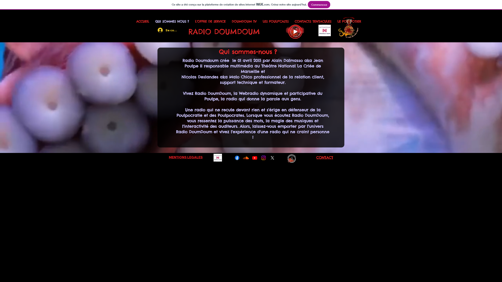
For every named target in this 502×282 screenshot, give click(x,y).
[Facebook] (237, 158)
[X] (272, 158)
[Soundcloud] (246, 158)
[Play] (295, 32)
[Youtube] (255, 158)
